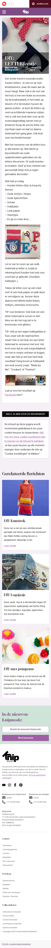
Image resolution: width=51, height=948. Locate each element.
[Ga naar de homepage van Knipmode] (25, 11)
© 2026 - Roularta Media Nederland (16, 944)
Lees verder (10, 546)
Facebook (10, 394)
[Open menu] (4, 12)
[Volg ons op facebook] (15, 785)
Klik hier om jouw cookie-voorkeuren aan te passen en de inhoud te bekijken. (25, 437)
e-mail (9, 797)
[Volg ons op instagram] (9, 785)
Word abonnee (25, 738)
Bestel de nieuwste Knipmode (25, 729)
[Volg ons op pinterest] (21, 785)
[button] (40, 4)
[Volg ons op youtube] (4, 785)
